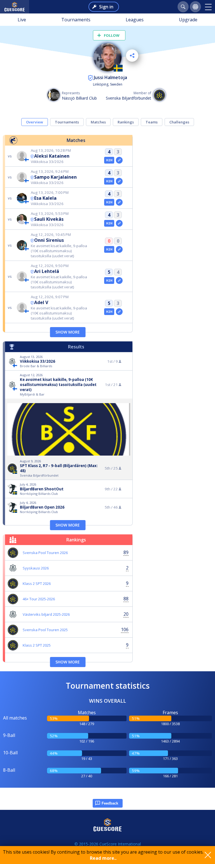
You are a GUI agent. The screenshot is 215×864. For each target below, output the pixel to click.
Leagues (135, 20)
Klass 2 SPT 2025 (37, 645)
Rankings (126, 122)
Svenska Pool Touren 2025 (45, 629)
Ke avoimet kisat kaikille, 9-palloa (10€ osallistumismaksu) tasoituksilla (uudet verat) (58, 384)
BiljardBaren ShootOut (42, 488)
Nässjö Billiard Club (79, 98)
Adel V (41, 302)
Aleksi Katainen (51, 156)
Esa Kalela (45, 198)
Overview (34, 122)
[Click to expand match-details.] (119, 160)
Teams (152, 122)
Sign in (106, 7)
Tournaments (75, 20)
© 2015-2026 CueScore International (107, 844)
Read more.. (103, 858)
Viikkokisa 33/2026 (37, 361)
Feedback (110, 803)
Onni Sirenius (49, 240)
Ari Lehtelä (46, 271)
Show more (67, 332)
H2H (109, 160)
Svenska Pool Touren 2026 (45, 552)
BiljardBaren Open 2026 (42, 507)
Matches (98, 122)
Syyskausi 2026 (36, 568)
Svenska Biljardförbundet (128, 98)
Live (22, 20)
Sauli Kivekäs (49, 219)
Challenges (179, 122)
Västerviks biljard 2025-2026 (46, 614)
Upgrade (188, 20)
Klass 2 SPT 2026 (37, 583)
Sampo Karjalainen (55, 177)
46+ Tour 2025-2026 (39, 598)
